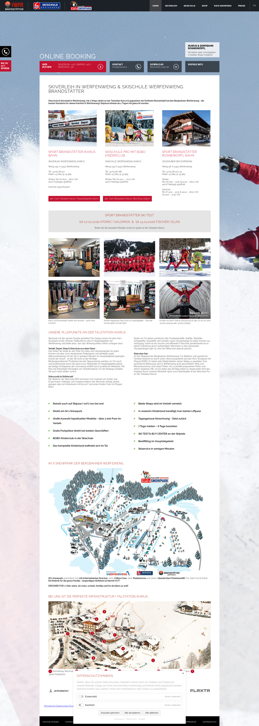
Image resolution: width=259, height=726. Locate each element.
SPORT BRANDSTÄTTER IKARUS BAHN (71, 153)
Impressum (190, 722)
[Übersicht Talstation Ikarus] (129, 668)
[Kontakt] (5, 51)
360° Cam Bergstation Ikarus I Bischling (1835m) (127, 198)
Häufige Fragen (51, 722)
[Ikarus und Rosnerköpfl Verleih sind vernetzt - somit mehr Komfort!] (74, 318)
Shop (205, 6)
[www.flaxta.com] (200, 693)
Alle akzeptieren (132, 712)
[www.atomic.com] (59, 693)
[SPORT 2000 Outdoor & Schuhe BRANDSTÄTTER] (186, 149)
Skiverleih (171, 6)
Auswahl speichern (110, 712)
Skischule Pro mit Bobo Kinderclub (125, 153)
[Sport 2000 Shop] (14, 5)
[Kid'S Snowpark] (81, 5)
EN (254, 5)
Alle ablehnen (151, 712)
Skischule (189, 6)
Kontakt (69, 722)
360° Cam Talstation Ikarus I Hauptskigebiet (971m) (74, 198)
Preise (241, 6)
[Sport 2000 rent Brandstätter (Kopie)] (72, 149)
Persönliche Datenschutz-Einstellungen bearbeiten (68, 706)
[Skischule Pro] (47, 5)
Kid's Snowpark (223, 6)
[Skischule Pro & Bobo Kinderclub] (129, 149)
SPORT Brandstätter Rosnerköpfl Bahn (179, 153)
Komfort (90, 705)
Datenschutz (209, 722)
